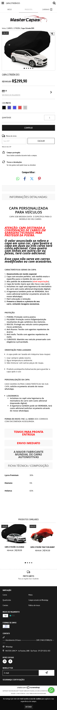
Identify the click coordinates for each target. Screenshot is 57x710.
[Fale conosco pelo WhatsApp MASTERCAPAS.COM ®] (51, 690)
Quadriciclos (7, 600)
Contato (5, 605)
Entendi (28, 707)
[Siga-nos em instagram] (5, 661)
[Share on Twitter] (31, 178)
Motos (30, 595)
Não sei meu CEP (6, 147)
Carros (5, 595)
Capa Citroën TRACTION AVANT (42, 547)
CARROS (9, 28)
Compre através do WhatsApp (38, 600)
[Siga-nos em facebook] (10, 661)
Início (4, 28)
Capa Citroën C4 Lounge (14, 547)
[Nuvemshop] (28, 688)
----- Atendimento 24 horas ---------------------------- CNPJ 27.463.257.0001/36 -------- (28, 641)
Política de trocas (34, 605)
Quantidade (6, 117)
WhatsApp (9, 647)
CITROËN (17, 28)
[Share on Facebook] (24, 178)
